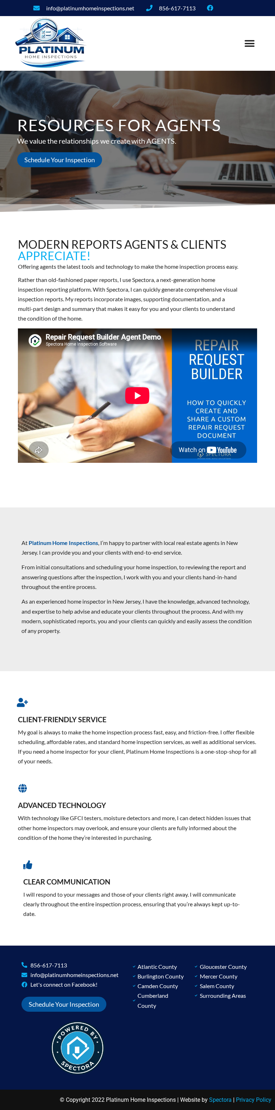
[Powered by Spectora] (78, 1072)
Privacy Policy (253, 1099)
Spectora (220, 1099)
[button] (250, 43)
